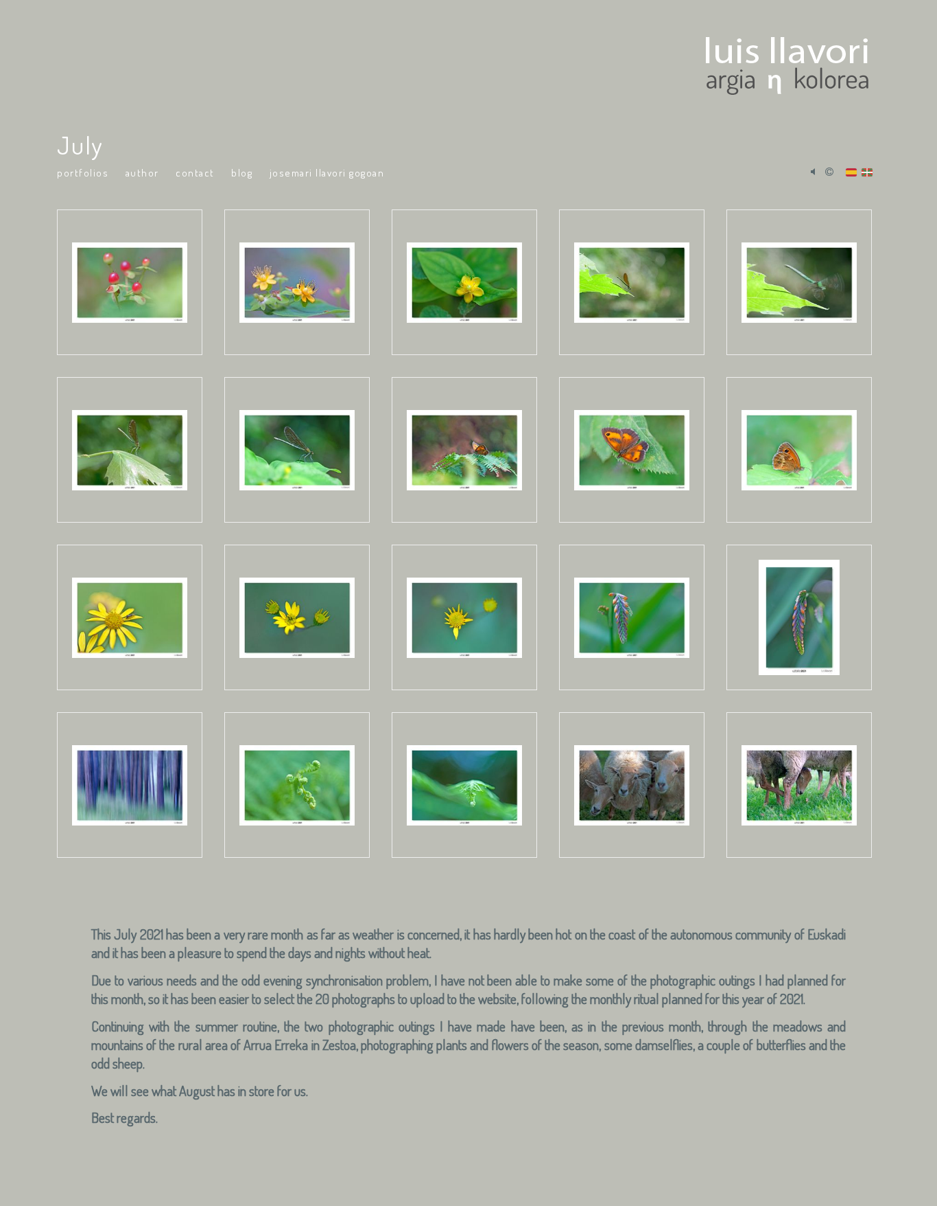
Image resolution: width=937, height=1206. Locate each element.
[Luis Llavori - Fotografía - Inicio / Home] (460, 61)
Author (142, 172)
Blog (241, 172)
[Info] (829, 172)
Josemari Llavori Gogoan (327, 172)
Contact (195, 172)
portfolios (82, 172)
